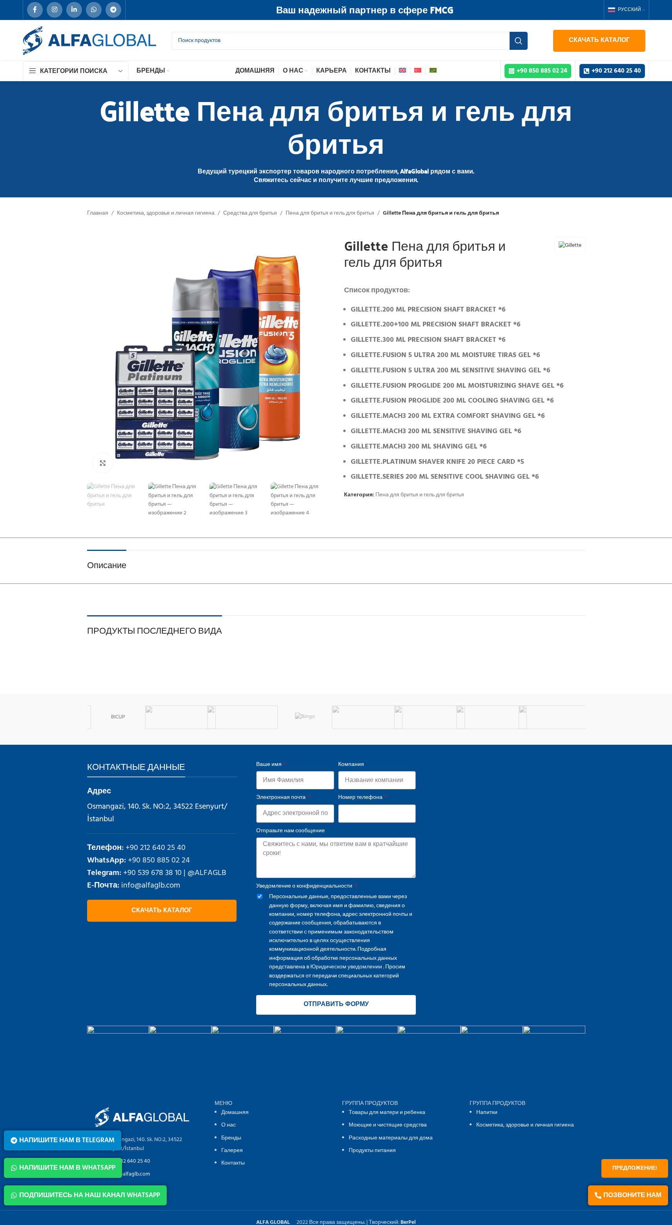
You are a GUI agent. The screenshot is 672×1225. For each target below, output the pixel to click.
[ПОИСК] (519, 41)
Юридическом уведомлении (346, 967)
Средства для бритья (250, 213)
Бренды (231, 1138)
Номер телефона (361, 797)
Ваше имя (269, 764)
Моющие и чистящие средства (388, 1125)
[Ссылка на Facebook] (35, 10)
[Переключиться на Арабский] (433, 71)
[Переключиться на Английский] (402, 71)
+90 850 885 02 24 (159, 860)
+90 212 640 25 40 (156, 848)
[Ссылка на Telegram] (113, 10)
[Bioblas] (311, 717)
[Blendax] (435, 717)
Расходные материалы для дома (391, 1138)
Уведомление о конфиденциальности (304, 886)
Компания (351, 764)
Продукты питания (372, 1150)
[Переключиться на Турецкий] (417, 71)
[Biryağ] (373, 717)
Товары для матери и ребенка (387, 1112)
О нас (228, 1125)
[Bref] (560, 717)
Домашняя (235, 1112)
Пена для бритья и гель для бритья (330, 213)
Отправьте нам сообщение (290, 831)
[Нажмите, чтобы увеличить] (103, 463)
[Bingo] (248, 717)
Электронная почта (281, 797)
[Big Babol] (186, 717)
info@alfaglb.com (150, 885)
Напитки (486, 1112)
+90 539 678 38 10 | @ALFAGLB (174, 873)
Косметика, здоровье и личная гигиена (166, 213)
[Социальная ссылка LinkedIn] (74, 10)
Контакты (233, 1163)
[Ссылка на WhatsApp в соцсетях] (94, 10)
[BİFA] (124, 717)
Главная (97, 213)
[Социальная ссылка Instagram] (54, 10)
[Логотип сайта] (89, 40)
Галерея (232, 1150)
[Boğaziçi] (497, 717)
